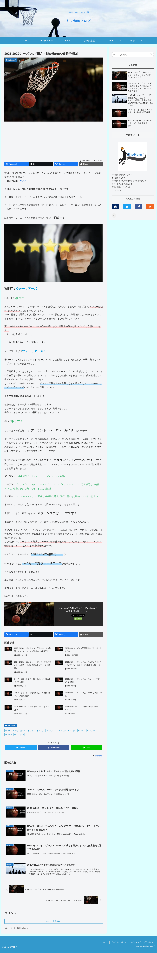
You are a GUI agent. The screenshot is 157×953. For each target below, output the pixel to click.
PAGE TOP (151, 922)
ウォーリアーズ (20, 731)
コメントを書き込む (53, 921)
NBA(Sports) (12, 726)
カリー (32, 731)
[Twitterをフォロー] (127, 206)
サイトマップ (136, 942)
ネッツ (63, 731)
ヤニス (10, 735)
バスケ (83, 731)
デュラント (53, 731)
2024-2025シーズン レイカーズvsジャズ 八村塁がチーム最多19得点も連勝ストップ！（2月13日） (32, 665)
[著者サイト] (115, 206)
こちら (23, 181)
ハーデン (73, 731)
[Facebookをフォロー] (138, 206)
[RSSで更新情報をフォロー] (150, 206)
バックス (92, 731)
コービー (42, 731)
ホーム (105, 942)
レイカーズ (20, 735)
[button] (150, 54)
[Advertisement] (53, 141)
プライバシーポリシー (119, 942)
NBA (9, 731)
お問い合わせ (148, 942)
